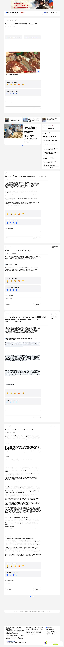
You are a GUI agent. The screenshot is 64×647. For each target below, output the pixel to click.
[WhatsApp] (16, 93)
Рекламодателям (37, 14)
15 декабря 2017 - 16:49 (8, 26)
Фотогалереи (21, 611)
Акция (32, 14)
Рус (43, 12)
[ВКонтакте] (7, 93)
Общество (8, 172)
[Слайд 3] (22, 139)
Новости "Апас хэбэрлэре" (11, 20)
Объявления (12, 14)
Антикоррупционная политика (10, 641)
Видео (39, 611)
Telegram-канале (10, 37)
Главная (7, 14)
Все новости (51, 167)
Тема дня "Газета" (9, 313)
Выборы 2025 (44, 14)
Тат (47, 12)
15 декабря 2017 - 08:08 (8, 432)
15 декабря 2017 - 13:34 (8, 253)
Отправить (37, 237)
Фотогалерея (18, 14)
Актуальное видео (25, 14)
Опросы (26, 611)
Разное (48, 611)
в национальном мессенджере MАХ (31, 37)
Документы (43, 611)
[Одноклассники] (10, 93)
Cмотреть (55, 644)
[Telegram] (13, 93)
